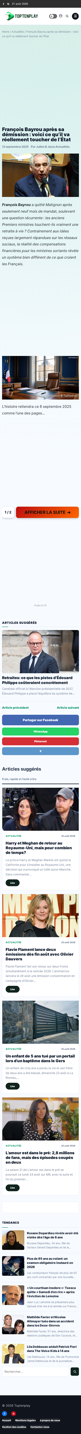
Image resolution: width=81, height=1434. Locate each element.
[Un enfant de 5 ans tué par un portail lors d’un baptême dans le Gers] (40, 1022)
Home (5, 31)
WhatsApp (41, 731)
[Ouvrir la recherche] (67, 16)
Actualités (18, 31)
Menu (75, 16)
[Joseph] (60, 16)
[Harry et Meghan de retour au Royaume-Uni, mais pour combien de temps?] (40, 809)
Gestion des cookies (14, 1427)
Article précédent (15, 707)
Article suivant (68, 707)
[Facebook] (3, 3)
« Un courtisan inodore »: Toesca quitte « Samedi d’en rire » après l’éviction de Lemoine (51, 1292)
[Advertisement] (40, 82)
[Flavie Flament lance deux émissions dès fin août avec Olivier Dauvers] (40, 915)
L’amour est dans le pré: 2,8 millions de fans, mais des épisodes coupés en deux (40, 1157)
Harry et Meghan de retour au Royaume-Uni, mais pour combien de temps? (39, 848)
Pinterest (40, 741)
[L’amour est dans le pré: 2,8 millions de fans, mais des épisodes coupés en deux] (40, 1118)
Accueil (6, 1420)
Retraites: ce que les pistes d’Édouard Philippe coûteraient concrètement (37, 680)
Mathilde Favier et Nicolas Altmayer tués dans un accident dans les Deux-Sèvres (50, 1321)
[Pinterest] (8, 3)
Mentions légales (25, 1420)
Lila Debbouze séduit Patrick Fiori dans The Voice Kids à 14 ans (52, 1349)
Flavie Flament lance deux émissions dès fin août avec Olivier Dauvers (39, 954)
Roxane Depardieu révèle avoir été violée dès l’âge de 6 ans (52, 1235)
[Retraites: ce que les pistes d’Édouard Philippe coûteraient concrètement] (40, 651)
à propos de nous (50, 1420)
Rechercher (75, 1371)
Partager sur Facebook (40, 720)
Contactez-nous (39, 1427)
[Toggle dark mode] (53, 16)
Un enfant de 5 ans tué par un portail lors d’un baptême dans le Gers (40, 1058)
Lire (12, 882)
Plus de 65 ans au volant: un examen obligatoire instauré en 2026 (50, 1263)
